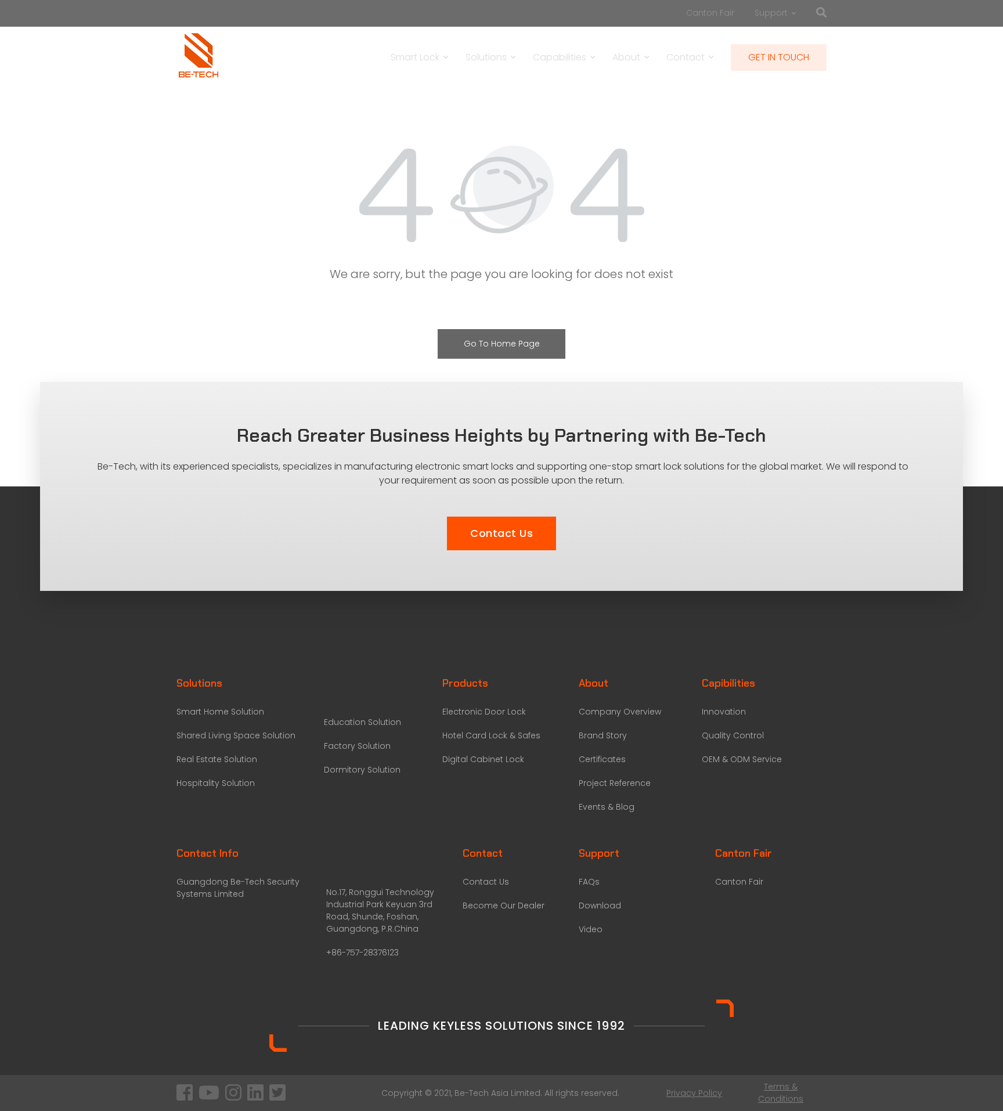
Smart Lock (415, 57)
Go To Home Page (502, 343)
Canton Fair (710, 13)
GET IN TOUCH (778, 57)
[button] (501, 533)
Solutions (486, 57)
